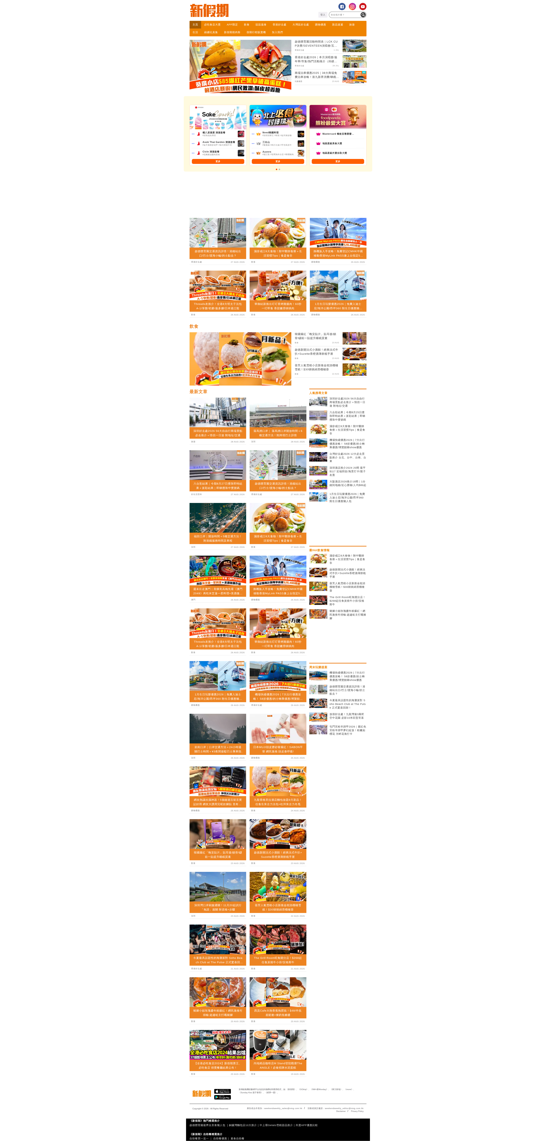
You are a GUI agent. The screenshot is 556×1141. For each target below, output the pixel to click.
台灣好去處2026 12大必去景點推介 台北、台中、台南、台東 (348, 457)
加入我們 (277, 32)
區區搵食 (261, 24)
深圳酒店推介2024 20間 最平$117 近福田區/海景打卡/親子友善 (348, 471)
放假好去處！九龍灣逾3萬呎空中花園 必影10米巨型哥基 (347, 716)
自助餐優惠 (220, 1138)
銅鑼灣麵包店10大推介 (243, 1125)
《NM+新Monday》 (319, 1089)
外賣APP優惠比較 (307, 1125)
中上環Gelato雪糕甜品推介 (276, 1125)
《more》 (348, 1089)
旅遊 (352, 24)
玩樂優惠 (298, 81)
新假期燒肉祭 (232, 32)
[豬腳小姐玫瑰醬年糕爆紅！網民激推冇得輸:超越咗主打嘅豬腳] (318, 614)
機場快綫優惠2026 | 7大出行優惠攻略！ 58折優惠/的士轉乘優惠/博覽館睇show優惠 (347, 444)
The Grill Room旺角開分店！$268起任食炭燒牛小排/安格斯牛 (348, 601)
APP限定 (232, 24)
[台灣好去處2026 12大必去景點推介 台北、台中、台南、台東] (318, 457)
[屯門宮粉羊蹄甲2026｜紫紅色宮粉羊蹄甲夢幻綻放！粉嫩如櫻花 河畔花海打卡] (318, 729)
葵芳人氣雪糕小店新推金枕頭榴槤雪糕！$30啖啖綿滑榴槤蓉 (347, 587)
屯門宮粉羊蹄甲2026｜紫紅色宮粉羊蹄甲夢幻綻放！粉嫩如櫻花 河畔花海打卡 (348, 730)
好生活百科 (196, 494)
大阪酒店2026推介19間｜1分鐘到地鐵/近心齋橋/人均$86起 (348, 483)
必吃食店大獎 (212, 24)
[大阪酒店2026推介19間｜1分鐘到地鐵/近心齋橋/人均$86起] (318, 484)
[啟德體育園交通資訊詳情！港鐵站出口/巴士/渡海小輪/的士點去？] (318, 689)
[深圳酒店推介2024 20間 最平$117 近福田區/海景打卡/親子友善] (318, 471)
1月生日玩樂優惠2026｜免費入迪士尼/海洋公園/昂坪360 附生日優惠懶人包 (347, 498)
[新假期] (234, 10)
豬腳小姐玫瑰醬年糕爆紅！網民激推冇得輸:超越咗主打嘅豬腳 (348, 615)
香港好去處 (279, 24)
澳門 (193, 600)
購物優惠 (320, 24)
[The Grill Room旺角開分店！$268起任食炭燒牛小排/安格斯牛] (318, 600)
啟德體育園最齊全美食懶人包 (207, 1125)
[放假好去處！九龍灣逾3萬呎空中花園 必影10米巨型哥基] (318, 717)
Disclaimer (341, 1111)
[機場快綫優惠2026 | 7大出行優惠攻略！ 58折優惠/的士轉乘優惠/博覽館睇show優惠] (318, 443)
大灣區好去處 (300, 24)
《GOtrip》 (303, 1089)
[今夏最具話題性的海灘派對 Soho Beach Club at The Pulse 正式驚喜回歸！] (318, 703)
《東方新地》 (336, 1089)
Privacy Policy (357, 1111)
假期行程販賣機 (256, 32)
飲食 (246, 24)
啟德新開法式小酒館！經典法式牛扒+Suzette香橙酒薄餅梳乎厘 (348, 573)
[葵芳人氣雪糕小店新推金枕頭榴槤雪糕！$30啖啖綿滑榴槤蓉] (318, 586)
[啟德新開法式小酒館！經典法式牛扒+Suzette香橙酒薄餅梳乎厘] (318, 572)
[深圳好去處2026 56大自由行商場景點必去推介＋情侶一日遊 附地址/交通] (318, 401)
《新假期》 (291, 1089)
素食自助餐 (237, 1138)
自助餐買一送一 (199, 1138)
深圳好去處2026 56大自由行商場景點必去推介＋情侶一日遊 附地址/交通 (347, 402)
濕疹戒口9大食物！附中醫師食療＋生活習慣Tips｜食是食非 (347, 430)
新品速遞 (337, 24)
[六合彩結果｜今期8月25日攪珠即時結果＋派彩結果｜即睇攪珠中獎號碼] (318, 415)
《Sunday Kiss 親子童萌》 (251, 1092)
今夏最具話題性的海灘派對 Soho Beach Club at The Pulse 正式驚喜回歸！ (348, 704)
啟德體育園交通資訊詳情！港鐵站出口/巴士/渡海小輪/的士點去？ (347, 690)
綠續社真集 (211, 32)
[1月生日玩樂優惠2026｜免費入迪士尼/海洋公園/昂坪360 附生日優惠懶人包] (318, 497)
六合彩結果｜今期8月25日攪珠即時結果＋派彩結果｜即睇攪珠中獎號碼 (347, 416)
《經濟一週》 (271, 1092)
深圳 (193, 547)
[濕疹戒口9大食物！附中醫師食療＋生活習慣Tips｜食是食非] (318, 429)
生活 (195, 32)
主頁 (195, 24)
